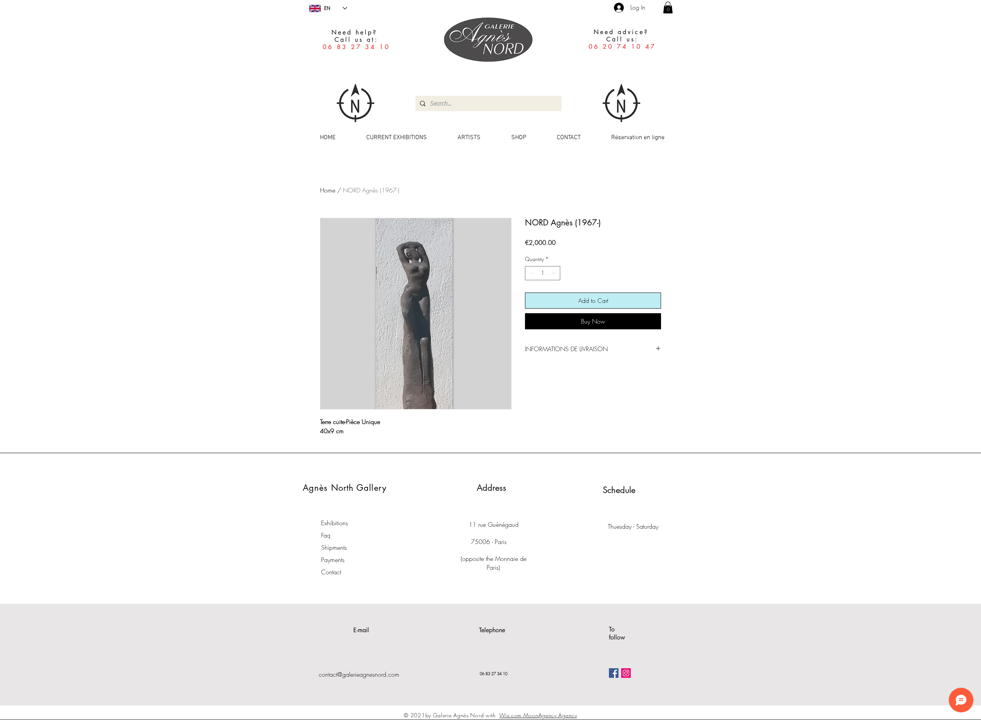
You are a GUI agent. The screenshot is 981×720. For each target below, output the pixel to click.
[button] (668, 7)
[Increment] (554, 273)
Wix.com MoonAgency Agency (538, 715)
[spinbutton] (543, 273)
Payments (332, 560)
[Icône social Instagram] (626, 673)
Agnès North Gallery (345, 487)
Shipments (334, 547)
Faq (325, 535)
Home (327, 190)
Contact (331, 572)
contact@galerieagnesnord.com (359, 674)
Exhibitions (334, 523)
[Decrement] (531, 273)
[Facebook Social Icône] (613, 673)
